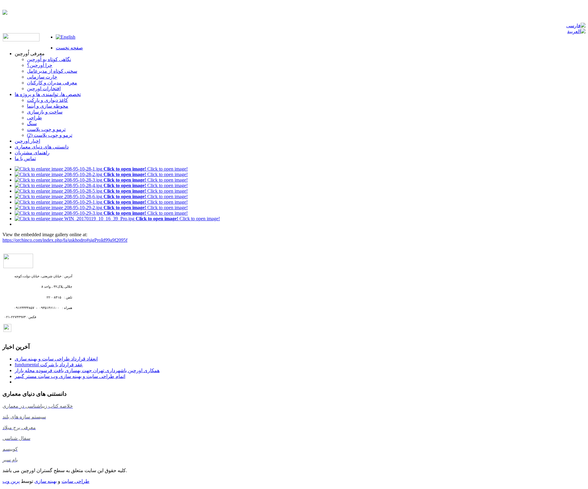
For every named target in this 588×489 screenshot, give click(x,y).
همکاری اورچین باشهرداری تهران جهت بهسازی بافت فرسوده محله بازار (87, 370)
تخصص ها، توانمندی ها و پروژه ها (48, 94)
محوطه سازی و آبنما (47, 106)
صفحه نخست (69, 47)
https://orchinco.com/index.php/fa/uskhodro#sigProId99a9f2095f (64, 240)
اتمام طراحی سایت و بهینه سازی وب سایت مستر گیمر (70, 376)
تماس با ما (25, 158)
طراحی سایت (75, 481)
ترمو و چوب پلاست (46, 129)
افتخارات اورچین (44, 88)
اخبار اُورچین (27, 141)
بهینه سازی (45, 481)
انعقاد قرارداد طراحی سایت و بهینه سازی (56, 358)
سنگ (32, 123)
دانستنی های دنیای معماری (42, 146)
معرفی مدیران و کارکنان (52, 82)
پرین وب (11, 481)
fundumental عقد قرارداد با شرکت (49, 364)
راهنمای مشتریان (32, 152)
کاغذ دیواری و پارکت (47, 100)
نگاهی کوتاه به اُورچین (49, 59)
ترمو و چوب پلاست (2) (49, 135)
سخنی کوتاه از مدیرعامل (52, 71)
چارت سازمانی (42, 76)
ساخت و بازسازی (44, 111)
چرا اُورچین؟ (39, 65)
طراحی (34, 117)
